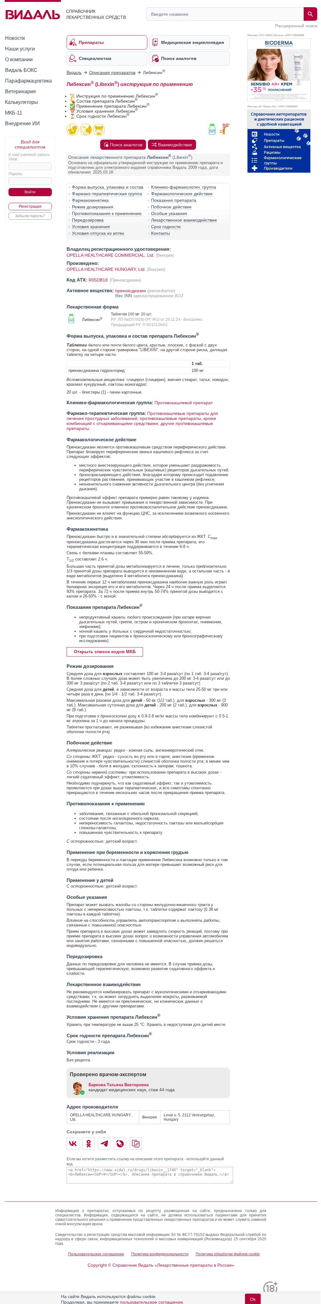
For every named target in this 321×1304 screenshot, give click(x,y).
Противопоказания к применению (107, 213)
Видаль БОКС (21, 70)
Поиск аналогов (126, 144)
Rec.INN (124, 295)
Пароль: (15, 174)
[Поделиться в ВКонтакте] (73, 1143)
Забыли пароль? (30, 216)
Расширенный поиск (296, 25)
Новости (15, 38)
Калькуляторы (21, 102)
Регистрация (30, 206)
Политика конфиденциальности (159, 1254)
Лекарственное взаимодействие (184, 220)
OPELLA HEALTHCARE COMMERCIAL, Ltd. (111, 255)
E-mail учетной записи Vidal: (29, 157)
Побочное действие (171, 206)
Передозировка (88, 220)
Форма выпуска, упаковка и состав (107, 187)
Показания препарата (173, 200)
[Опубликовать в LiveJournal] (120, 1143)
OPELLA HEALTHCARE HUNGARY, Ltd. (107, 269)
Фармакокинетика (90, 200)
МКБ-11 (13, 112)
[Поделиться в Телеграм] (104, 1143)
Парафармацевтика (28, 80)
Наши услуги (20, 48)
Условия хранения (91, 226)
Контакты (160, 233)
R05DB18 (99, 279)
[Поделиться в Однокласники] (88, 1143)
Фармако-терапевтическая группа (107, 193)
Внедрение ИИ (22, 123)
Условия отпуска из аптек (98, 233)
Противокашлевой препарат (184, 402)
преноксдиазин (130, 290)
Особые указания (169, 213)
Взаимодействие (175, 144)
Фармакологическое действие (182, 193)
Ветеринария (20, 91)
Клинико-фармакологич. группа (183, 187)
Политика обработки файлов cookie (228, 1254)
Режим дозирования (92, 206)
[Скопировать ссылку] (135, 1143)
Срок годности (166, 226)
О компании (19, 59)
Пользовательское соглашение (96, 1254)
